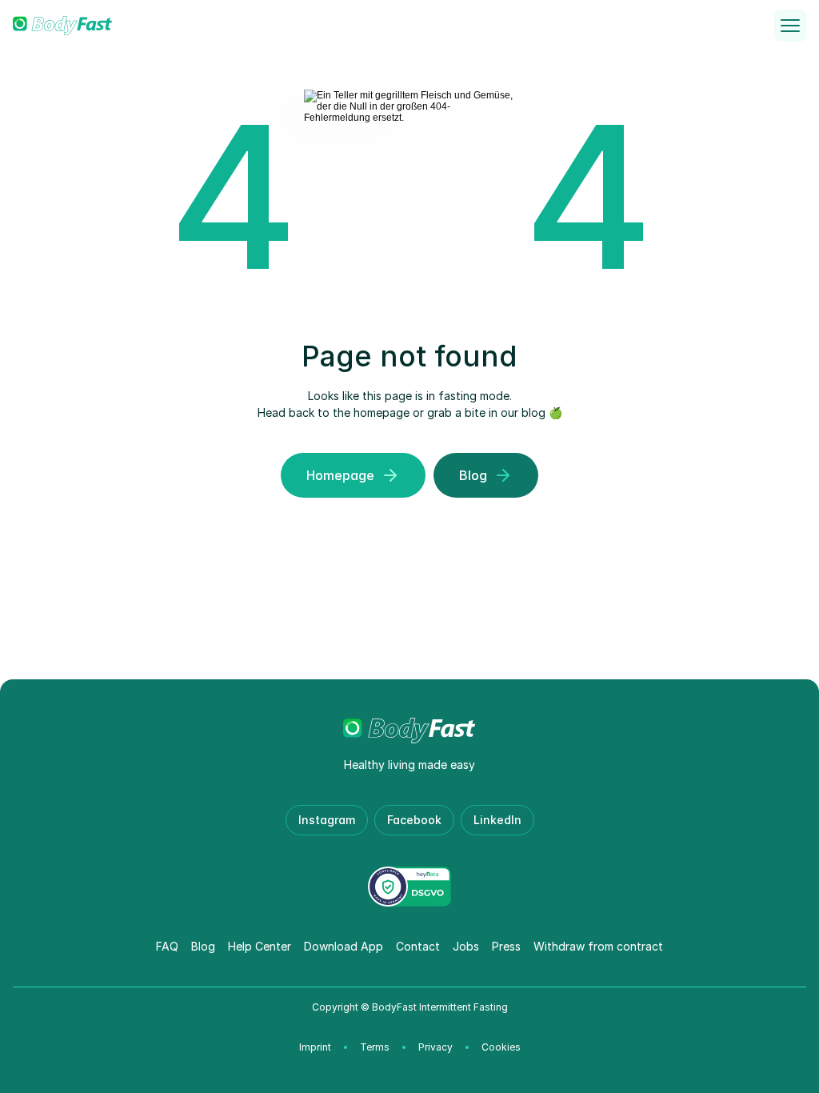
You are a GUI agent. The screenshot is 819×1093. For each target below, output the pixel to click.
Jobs (466, 946)
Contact (418, 946)
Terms (375, 1047)
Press (506, 946)
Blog (203, 946)
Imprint (315, 1047)
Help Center (259, 946)
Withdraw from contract (598, 946)
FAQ (167, 946)
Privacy (435, 1047)
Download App (343, 946)
